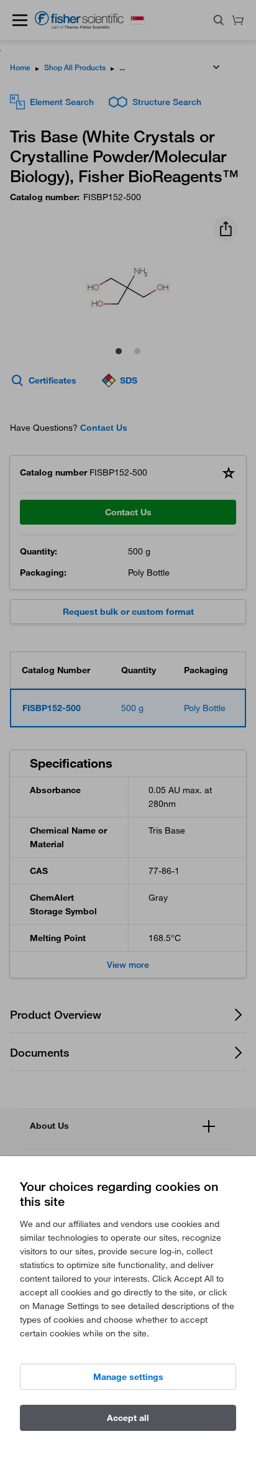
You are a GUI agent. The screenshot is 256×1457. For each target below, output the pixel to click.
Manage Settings (128, 1376)
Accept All (128, 1417)
